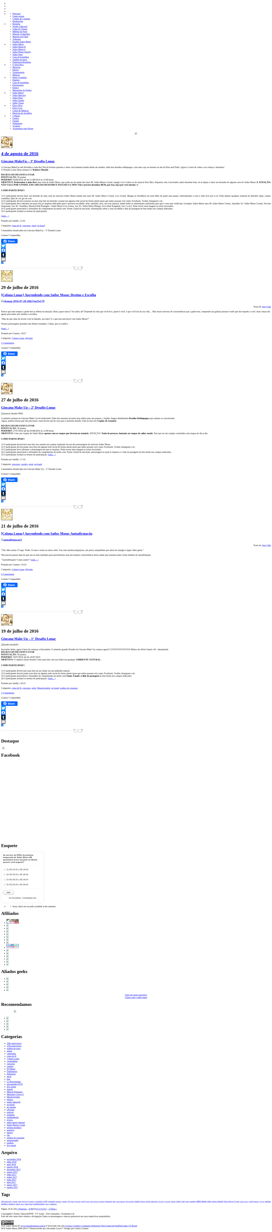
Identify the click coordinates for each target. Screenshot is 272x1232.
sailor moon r (244, 1201)
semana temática (14, 1127)
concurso (26, 225)
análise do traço (14, 1048)
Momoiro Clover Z (15, 1094)
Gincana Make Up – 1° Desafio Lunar (28, 639)
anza (19, 1202)
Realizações (17, 21)
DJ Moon (11, 1069)
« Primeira (21, 1209)
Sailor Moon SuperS (21, 52)
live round (11, 1145)
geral (34, 225)
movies (142, 1202)
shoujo (10, 1132)
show (22, 1204)
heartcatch (108, 1202)
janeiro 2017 (12, 1187)
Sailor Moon (18, 44)
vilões (47, 1204)
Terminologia (18, 72)
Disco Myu (17, 105)
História (16, 80)
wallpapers (53, 1204)
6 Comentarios (7, 574)
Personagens (18, 85)
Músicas (16, 75)
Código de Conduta (21, 19)
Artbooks (16, 39)
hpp (8, 1079)
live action (11, 1087)
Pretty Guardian (19, 77)
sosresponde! (12, 1140)
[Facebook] (136, 250)
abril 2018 (11, 1164)
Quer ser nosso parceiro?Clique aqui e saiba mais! (136, 996)
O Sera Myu (18, 65)
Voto (8, 892)
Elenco (15, 70)
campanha (11, 1053)
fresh (83, 1202)
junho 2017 (12, 1177)
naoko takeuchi (13, 1102)
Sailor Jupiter (18, 100)
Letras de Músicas (20, 110)
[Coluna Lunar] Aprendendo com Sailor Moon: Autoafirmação (46, 533)
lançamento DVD (15, 1084)
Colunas (16, 116)
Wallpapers (17, 123)
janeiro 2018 (12, 1167)
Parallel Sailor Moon (21, 42)
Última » (53, 1209)
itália (114, 1201)
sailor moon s (254, 1202)
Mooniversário (43, 688)
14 (43, 1209)
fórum (87, 1201)
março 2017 (12, 1185)
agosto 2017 (12, 1172)
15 (45, 1209)
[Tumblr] (136, 254)
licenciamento (120, 1201)
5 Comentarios (7, 693)
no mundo (11, 1107)
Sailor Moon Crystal (16, 1125)
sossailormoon (39, 1204)
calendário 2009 (41, 1202)
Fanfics (15, 118)
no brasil (41, 225)
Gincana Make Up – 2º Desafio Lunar (28, 407)
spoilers (10, 1143)
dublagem (11, 1074)
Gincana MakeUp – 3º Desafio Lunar (28, 161)
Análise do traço (19, 59)
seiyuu (262, 1201)
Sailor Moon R (19, 47)
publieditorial (13, 1117)
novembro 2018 (14, 1159)
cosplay (24, 464)
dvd (69, 1202)
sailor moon (201, 1201)
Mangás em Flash (20, 36)
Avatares (16, 126)
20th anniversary (14, 1043)
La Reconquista (14, 1081)
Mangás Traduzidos (21, 34)
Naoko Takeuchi (19, 26)
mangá (10, 1089)
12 (39, 1209)
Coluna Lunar (18, 338)
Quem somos (18, 16)
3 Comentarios (7, 343)
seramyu (10, 1130)
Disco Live (17, 108)
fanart (73, 1201)
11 (37, 1209)
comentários (12, 1061)
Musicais (16, 67)
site (8, 1135)
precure (173, 1202)
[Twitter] (136, 245)
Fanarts (15, 121)
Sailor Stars (17, 54)
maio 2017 (11, 1180)
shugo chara (29, 1204)
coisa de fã (16, 225)
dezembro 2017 (14, 1169)
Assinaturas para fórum (22, 128)
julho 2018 (11, 1162)
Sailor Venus (18, 103)
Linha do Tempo (19, 29)
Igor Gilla (266, 307)
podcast (10, 1112)
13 (41, 1209)
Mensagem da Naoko (22, 90)
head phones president (97, 1201)
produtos (11, 1115)
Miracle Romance (15, 1092)
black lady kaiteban (28, 1201)
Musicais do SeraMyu (22, 113)
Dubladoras (12, 1071)
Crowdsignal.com (29, 898)
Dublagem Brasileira (21, 62)
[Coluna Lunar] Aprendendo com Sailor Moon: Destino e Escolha (48, 295)
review (10, 1120)
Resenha (16, 24)
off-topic (29, 338)
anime (9, 1051)
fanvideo (78, 1201)
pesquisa (167, 1201)
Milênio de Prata (19, 31)
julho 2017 (11, 1174)
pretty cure (180, 1201)
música (10, 1099)
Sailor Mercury (19, 95)
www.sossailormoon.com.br (32, 1226)
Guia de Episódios (20, 57)
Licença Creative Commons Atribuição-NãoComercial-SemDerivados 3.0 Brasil (101, 1226)
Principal (16, 13)
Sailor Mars (17, 98)
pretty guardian (190, 1202)
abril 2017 (11, 1182)
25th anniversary (14, 1046)
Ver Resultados (15, 898)
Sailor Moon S (19, 49)
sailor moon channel (16, 1122)
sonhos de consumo (69, 688)
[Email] (136, 259)
